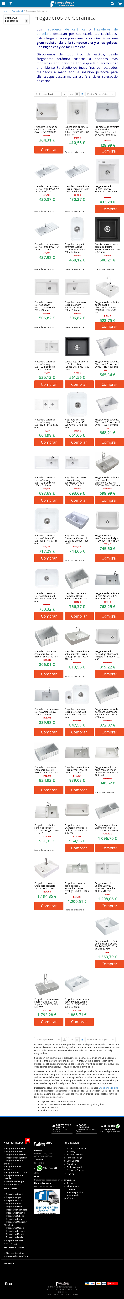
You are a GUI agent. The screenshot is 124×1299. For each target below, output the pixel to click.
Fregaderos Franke (14, 1237)
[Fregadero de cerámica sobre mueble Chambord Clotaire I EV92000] (107, 111)
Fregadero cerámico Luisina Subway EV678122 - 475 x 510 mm (106, 190)
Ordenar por (42, 94)
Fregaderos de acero (16, 1148)
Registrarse (72, 1183)
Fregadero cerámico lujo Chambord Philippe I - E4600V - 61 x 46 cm (107, 538)
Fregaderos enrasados (16, 1172)
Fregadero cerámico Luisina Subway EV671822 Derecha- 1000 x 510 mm (75, 481)
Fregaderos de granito (16, 1157)
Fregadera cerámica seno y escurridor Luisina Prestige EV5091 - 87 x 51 (46, 829)
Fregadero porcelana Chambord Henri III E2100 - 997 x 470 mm (107, 828)
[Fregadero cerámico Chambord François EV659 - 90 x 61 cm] (47, 868)
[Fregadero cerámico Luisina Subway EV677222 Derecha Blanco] (77, 287)
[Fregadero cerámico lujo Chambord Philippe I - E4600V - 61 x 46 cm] (107, 520)
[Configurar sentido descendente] (64, 94)
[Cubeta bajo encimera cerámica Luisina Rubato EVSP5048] (77, 111)
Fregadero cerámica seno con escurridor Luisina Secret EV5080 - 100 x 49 (107, 771)
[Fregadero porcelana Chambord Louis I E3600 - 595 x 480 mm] (47, 636)
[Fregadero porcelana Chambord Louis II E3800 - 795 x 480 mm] (47, 752)
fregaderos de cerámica (65, 29)
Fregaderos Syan (13, 1197)
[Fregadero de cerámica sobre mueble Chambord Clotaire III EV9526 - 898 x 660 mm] (107, 462)
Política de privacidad (77, 1148)
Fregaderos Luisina (15, 1206)
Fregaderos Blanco (15, 1240)
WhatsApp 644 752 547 (45, 1170)
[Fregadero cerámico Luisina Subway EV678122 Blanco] (107, 171)
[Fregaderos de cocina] (62, 3)
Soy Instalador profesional (72, 1197)
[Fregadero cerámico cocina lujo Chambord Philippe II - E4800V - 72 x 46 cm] (107, 636)
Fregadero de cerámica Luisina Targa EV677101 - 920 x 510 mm (46, 247)
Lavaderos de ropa (15, 1181)
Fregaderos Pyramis (15, 1212)
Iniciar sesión (73, 1186)
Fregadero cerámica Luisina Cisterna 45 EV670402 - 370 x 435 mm (76, 423)
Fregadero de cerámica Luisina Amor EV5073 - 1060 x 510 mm (46, 712)
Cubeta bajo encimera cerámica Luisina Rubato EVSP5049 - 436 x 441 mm (107, 248)
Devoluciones (73, 1160)
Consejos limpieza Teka (17, 1256)
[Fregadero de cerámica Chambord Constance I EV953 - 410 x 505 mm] (107, 346)
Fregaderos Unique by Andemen (15, 1223)
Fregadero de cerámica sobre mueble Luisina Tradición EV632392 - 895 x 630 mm (77, 1003)
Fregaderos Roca (14, 1219)
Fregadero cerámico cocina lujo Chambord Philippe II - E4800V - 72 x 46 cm (107, 655)
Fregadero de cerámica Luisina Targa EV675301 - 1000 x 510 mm (77, 189)
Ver (71, 94)
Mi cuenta (71, 1180)
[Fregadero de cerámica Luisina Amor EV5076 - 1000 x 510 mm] (107, 578)
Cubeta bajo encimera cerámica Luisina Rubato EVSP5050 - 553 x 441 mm (77, 365)
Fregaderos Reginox (15, 1231)
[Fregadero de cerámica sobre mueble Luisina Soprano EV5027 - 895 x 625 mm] (47, 984)
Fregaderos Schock (15, 1216)
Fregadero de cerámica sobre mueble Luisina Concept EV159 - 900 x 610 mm (77, 655)
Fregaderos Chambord (16, 1209)
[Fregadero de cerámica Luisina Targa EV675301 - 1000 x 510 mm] (77, 171)
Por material (17, 11)
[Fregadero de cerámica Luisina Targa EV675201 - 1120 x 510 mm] (47, 171)
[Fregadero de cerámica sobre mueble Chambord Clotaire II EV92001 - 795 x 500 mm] (107, 287)
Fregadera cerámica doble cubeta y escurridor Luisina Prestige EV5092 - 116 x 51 (77, 888)
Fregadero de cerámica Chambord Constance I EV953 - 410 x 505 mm (107, 364)
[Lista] (82, 94)
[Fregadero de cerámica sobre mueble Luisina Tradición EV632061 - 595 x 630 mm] (107, 926)
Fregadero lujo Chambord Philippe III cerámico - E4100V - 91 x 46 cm (77, 829)
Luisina (114, 1087)
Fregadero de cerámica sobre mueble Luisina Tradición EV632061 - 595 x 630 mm (107, 945)
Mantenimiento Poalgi (16, 1253)
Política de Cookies (75, 1170)
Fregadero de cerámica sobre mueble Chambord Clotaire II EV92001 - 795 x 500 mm (107, 307)
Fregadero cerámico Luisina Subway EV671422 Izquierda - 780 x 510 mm (45, 306)
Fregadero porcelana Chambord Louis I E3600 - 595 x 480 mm (46, 654)
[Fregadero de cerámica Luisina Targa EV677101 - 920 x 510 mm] (47, 229)
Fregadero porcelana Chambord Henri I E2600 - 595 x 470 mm (76, 596)
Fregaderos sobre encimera (13, 1162)
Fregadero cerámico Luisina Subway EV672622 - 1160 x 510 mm (46, 423)
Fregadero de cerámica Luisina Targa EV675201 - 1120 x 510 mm (46, 189)
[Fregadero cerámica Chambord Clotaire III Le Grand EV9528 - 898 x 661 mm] (77, 520)
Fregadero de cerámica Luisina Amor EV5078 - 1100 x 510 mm (77, 770)
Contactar (71, 1189)
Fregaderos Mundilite (16, 1234)
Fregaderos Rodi (13, 1203)
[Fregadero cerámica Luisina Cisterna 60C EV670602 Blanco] (47, 578)
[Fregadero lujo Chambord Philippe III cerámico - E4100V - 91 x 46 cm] (77, 810)
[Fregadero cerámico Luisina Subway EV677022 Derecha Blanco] (107, 868)
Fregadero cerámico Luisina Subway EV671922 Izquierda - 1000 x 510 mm (45, 481)
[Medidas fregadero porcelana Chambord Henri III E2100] (107, 810)
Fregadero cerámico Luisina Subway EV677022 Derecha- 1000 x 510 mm (105, 887)
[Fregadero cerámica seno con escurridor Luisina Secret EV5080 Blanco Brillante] (107, 752)
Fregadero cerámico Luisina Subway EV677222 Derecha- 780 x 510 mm (75, 306)
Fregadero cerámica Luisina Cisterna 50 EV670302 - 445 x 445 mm (45, 539)
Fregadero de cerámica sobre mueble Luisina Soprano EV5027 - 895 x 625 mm (46, 1003)
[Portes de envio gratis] (47, 1201)
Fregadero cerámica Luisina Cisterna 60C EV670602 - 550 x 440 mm (45, 597)
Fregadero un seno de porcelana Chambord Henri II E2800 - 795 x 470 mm (106, 713)
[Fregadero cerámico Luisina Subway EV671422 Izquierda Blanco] (47, 287)
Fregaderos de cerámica (17, 1154)
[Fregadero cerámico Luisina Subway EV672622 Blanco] (47, 404)
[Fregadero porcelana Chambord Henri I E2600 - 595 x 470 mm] (77, 578)
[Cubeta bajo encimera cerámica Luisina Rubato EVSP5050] (77, 346)
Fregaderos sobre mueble (13, 1177)
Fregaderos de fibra (15, 1151)
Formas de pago (74, 1157)
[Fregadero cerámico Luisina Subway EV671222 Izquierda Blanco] (47, 346)
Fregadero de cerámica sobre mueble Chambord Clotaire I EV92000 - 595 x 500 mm (107, 132)
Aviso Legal (72, 1151)
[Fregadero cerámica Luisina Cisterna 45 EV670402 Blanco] (77, 404)
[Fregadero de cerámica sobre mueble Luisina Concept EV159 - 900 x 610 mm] (77, 636)
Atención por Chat (75, 1192)
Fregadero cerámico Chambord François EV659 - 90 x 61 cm (45, 886)
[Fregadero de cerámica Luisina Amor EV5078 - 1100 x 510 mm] (77, 752)
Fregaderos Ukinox (15, 1228)
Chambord (104, 1087)
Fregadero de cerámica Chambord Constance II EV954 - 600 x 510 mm (107, 422)
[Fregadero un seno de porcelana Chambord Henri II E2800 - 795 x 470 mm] (107, 694)
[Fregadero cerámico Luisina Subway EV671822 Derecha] (77, 462)
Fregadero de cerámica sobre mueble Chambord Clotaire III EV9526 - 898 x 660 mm (107, 481)
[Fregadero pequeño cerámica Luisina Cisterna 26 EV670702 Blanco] (77, 229)
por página (103, 94)
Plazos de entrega (75, 1154)
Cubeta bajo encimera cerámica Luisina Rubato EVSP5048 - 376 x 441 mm (77, 131)
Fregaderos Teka (14, 1200)
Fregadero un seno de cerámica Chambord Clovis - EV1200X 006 (45, 129)
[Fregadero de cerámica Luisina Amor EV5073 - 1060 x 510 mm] (47, 694)
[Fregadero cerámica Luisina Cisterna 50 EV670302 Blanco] (47, 520)
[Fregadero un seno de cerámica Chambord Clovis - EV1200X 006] (47, 111)
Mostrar (91, 94)
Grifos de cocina (13, 1184)
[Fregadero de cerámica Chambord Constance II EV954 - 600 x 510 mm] (107, 404)
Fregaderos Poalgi (14, 1194)
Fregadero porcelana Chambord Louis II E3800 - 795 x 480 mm (46, 770)
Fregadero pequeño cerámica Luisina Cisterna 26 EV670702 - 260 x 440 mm (77, 248)
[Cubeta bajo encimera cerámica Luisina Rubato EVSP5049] (107, 229)
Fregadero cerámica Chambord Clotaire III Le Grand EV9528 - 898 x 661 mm (76, 539)
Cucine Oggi (11, 1243)
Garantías (71, 1164)
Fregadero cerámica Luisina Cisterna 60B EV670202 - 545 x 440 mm (76, 713)
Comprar (49, 149)
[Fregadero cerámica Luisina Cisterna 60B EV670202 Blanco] (77, 694)
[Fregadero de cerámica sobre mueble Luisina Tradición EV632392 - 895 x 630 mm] (77, 984)
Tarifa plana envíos (75, 1167)
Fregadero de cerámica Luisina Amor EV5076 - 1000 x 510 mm (107, 596)
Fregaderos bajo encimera (12, 1168)
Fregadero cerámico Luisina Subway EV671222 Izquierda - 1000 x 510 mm (45, 365)
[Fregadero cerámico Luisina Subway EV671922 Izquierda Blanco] (47, 462)
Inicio (6, 11)
